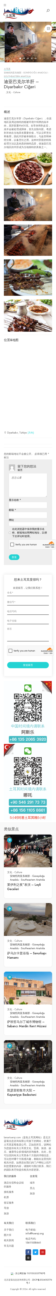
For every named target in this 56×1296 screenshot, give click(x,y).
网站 (11, 520)
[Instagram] (28, 1258)
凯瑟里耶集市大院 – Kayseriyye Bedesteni (21, 1092)
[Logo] (18, 12)
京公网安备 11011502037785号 (30, 1273)
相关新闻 (9, 1240)
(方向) (31, 432)
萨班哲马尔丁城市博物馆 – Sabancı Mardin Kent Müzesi (26, 1024)
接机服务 (9, 1192)
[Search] (48, 10)
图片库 (7, 1235)
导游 (6, 1208)
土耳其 (7, 68)
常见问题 (9, 1246)
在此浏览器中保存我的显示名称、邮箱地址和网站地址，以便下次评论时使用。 (29, 532)
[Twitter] (35, 1252)
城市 (32, 1182)
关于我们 (9, 1230)
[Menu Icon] (5, 5)
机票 (6, 1197)
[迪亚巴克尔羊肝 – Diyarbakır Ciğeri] (28, 42)
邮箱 (12, 510)
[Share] (48, 28)
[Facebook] (28, 1252)
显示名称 (15, 500)
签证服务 (9, 1202)
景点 (32, 1188)
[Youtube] (42, 1252)
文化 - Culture (13, 92)
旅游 (6, 1213)
